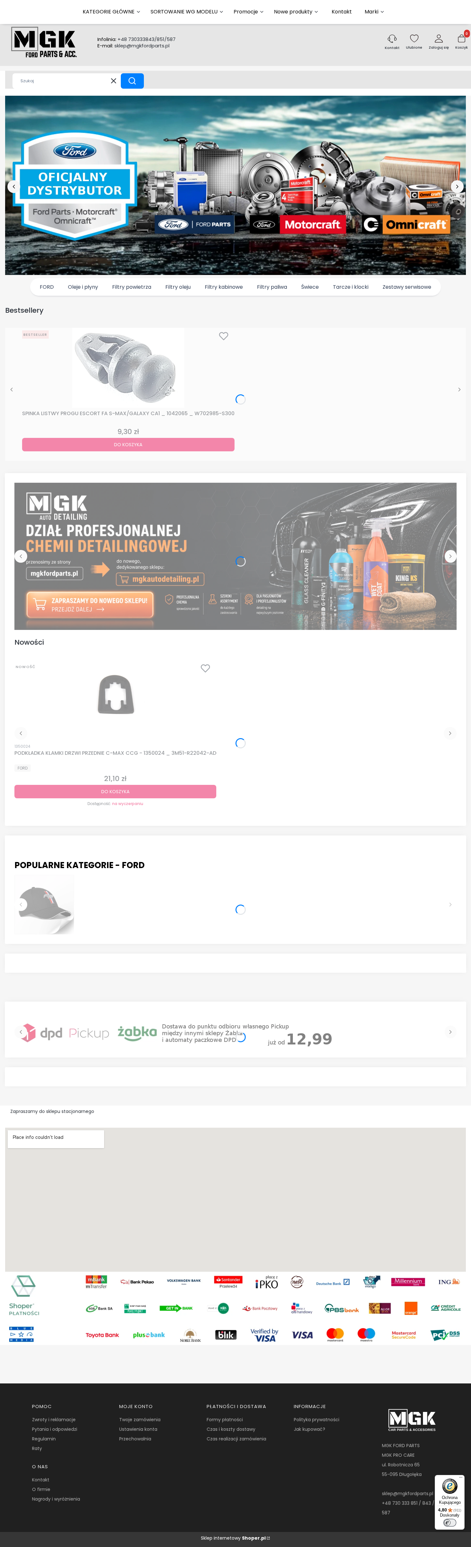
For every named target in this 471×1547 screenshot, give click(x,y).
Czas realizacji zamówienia (236, 1439)
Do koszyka (128, 444)
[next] (457, 186)
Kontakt (40, 1480)
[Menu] (461, 1479)
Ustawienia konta (138, 1429)
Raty (37, 1448)
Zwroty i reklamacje (54, 1419)
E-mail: (133, 46)
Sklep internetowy (233, 1538)
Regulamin (44, 1439)
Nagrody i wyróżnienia (56, 1499)
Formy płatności (225, 1419)
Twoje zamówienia (140, 1419)
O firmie (41, 1489)
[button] (132, 81)
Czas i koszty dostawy (231, 1429)
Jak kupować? (309, 1429)
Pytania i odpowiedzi (54, 1429)
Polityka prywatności (316, 1419)
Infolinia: (136, 39)
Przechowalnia (135, 1439)
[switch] (449, 1523)
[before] (13, 186)
